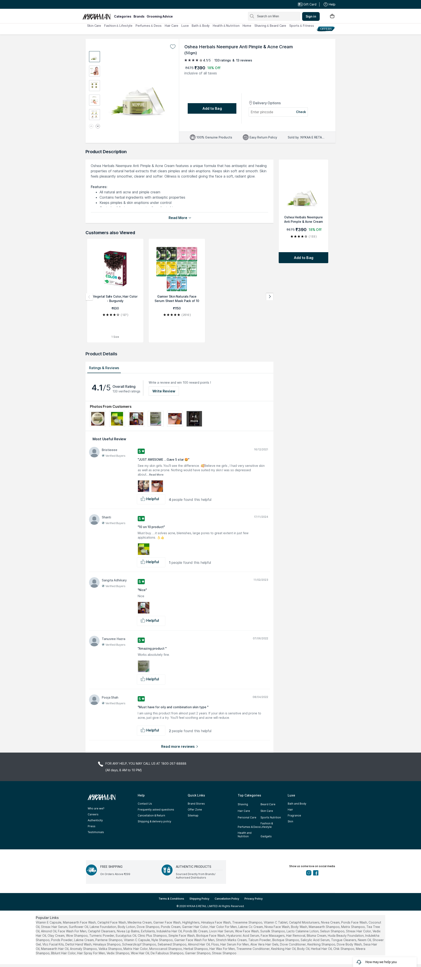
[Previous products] (89, 296)
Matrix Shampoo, (353, 927)
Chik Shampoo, (344, 949)
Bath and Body (297, 803)
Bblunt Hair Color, (63, 953)
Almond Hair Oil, (199, 944)
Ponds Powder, (62, 940)
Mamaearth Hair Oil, (55, 949)
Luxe (185, 25)
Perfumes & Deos (149, 25)
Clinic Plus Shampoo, (153, 935)
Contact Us (145, 803)
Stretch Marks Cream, (231, 940)
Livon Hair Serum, (221, 931)
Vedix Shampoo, (118, 953)
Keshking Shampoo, (321, 944)
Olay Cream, (56, 935)
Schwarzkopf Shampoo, (139, 944)
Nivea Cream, (330, 922)
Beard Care (267, 804)
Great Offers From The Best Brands (115, 4)
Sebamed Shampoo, (172, 944)
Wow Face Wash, (247, 931)
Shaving (243, 804)
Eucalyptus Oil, (126, 935)
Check (301, 112)
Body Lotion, (127, 927)
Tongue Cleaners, (344, 940)
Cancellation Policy (227, 898)
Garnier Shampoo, (198, 953)
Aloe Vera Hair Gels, (264, 944)
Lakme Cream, (84, 940)
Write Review (163, 391)
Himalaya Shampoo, (107, 944)
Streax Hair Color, (359, 931)
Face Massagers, (273, 935)
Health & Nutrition (226, 25)
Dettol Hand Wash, (78, 944)
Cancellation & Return (151, 815)
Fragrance (294, 815)
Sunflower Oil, (79, 927)
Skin (290, 821)
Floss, (215, 944)
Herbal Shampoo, (196, 949)
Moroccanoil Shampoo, (166, 949)
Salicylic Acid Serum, (315, 940)
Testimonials (96, 832)
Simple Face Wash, (181, 935)
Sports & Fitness (301, 25)
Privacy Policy (253, 898)
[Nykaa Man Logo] (98, 15)
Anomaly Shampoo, (84, 949)
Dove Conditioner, (293, 944)
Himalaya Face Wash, (216, 922)
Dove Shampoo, (148, 927)
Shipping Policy (199, 898)
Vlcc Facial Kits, (53, 944)
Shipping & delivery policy (154, 821)
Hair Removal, (296, 935)
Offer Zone (195, 809)
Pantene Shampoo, (109, 940)
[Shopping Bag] (332, 16)
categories (122, 16)
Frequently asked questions (156, 809)
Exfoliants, (148, 931)
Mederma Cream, (140, 922)
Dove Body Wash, (349, 944)
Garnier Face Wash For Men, (194, 940)
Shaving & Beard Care (270, 25)
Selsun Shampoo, (332, 931)
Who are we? (96, 808)
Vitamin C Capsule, (137, 940)
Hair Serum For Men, (235, 944)
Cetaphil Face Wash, (112, 922)
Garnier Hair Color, (195, 927)
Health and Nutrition (245, 834)
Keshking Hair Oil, (283, 949)
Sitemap (193, 815)
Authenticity (95, 820)
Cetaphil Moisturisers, (304, 922)
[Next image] (98, 126)
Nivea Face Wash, (277, 927)
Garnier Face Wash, (167, 922)
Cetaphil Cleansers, (102, 931)
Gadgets (266, 836)
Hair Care (171, 25)
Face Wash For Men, (72, 931)
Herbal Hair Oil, (321, 949)
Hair (290, 809)
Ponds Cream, (171, 927)
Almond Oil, (49, 931)
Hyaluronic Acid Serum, (243, 935)
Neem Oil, (365, 940)
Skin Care (94, 25)
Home (247, 25)
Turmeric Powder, (102, 935)
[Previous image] (91, 126)
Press (91, 826)
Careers (93, 814)
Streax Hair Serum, (54, 927)
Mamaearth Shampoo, (324, 927)
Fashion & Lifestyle (118, 25)
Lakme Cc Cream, (251, 927)
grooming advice (160, 16)
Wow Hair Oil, (140, 953)
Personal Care (247, 817)
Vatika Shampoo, (110, 949)
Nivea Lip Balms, (128, 931)
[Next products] (269, 296)
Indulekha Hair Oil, (169, 931)
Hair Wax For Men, (222, 949)
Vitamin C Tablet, (276, 922)
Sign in (311, 16)
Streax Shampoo (224, 953)
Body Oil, (303, 949)
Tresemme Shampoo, (247, 922)
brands (139, 16)
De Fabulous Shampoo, (167, 953)
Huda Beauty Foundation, (346, 935)
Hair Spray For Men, (91, 953)
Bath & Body (201, 25)
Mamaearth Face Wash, (79, 922)
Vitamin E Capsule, (49, 922)
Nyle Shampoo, (162, 940)
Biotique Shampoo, (286, 940)
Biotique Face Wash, (211, 935)
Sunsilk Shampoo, (273, 931)
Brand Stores (196, 803)
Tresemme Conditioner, (253, 949)
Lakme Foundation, (103, 927)
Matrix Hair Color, (135, 949)
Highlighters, (191, 922)
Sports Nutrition (270, 817)
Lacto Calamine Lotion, (303, 931)
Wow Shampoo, (77, 935)
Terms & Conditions (171, 898)
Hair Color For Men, (223, 927)
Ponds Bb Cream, (195, 931)
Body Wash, (299, 927)
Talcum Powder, (259, 940)
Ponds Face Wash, (354, 922)
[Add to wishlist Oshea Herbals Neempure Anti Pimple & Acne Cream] (172, 46)
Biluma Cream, (317, 935)
